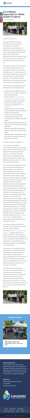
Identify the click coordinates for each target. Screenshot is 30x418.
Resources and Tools (9, 411)
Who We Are (13, 408)
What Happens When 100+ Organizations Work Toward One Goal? (14, 343)
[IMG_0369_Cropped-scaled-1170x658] (15, 303)
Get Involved (20, 408)
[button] (27, 334)
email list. (13, 385)
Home (6, 408)
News (12, 19)
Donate (23, 411)
